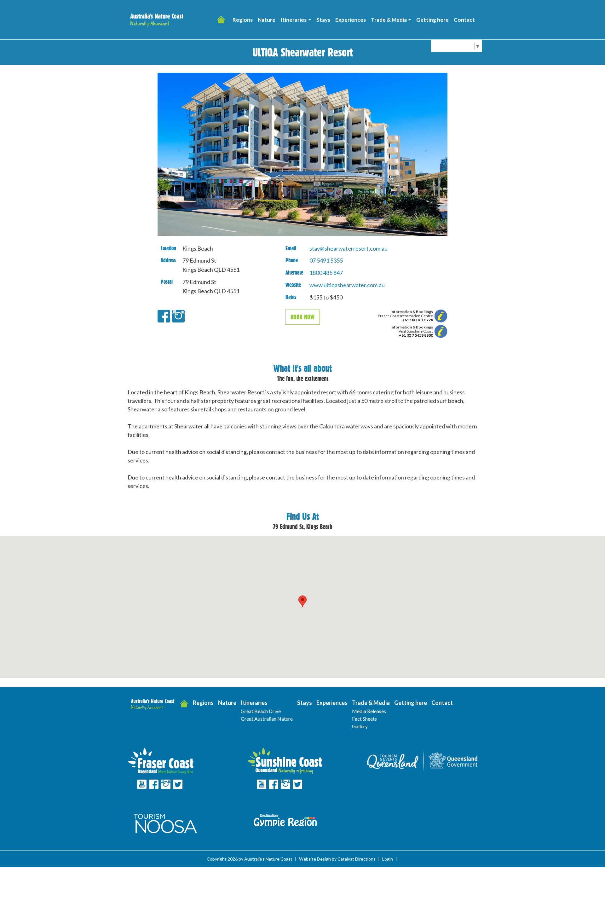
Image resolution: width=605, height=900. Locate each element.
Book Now (302, 317)
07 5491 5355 (326, 260)
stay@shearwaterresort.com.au (348, 248)
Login (387, 859)
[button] (296, 19)
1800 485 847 (326, 272)
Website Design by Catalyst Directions (337, 859)
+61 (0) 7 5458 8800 (416, 335)
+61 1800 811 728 (417, 319)
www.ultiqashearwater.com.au (347, 285)
